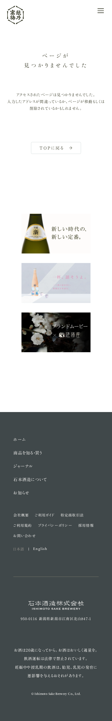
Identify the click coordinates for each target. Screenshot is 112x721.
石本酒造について (30, 479)
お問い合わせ (24, 536)
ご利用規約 (22, 525)
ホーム (19, 439)
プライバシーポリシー (55, 525)
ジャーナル (23, 466)
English (40, 549)
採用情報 (86, 525)
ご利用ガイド (44, 515)
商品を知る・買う (27, 453)
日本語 (18, 549)
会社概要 (21, 515)
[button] (101, 11)
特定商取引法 (72, 515)
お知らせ (21, 493)
